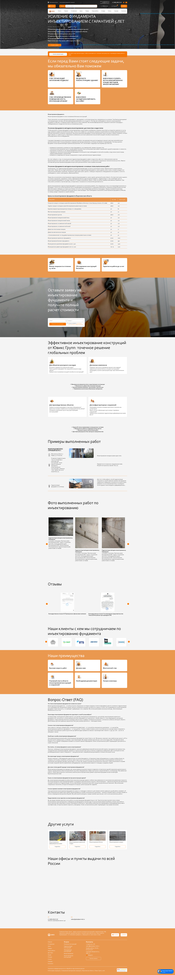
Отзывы (103, 11)
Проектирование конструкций (68, 956)
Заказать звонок (93, 958)
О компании (74, 11)
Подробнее (57, 846)
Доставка (50, 952)
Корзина (115, 6)
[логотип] (52, 11)
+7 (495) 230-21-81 (117, 2)
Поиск (62, 6)
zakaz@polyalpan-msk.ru (78, 919)
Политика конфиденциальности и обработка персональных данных (66, 968)
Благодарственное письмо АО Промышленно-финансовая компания (67, 614)
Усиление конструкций (70, 944)
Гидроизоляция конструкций (68, 947)
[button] (47, 544)
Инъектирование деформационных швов (55, 843)
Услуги (59, 11)
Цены (81, 11)
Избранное (105, 6)
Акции (49, 955)
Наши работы (95, 11)
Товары (87, 11)
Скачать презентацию (58, 54)
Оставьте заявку (54, 45)
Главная (66, 11)
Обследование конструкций (68, 950)
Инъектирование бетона (96, 842)
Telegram (90, 955)
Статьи (109, 11)
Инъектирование (68, 953)
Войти (124, 6)
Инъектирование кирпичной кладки (77, 843)
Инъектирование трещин (116, 842)
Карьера (116, 11)
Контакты (123, 11)
